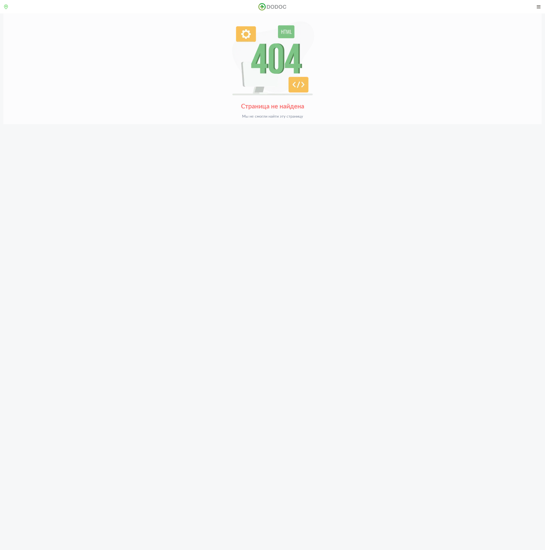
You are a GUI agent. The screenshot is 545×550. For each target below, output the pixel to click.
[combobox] (6, 6)
